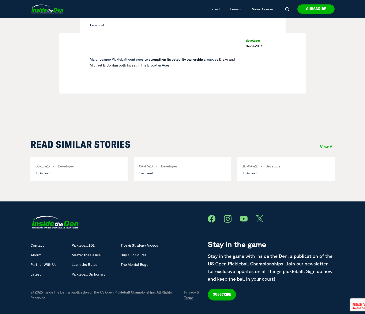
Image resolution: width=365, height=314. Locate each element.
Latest (215, 9)
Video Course (262, 9)
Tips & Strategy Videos (139, 245)
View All (327, 146)
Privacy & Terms (191, 295)
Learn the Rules (84, 264)
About (35, 255)
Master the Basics (86, 255)
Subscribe (316, 9)
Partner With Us (43, 264)
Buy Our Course (133, 255)
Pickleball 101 (83, 245)
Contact (37, 245)
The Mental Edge (134, 264)
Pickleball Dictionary (88, 274)
